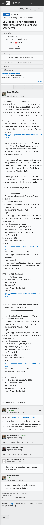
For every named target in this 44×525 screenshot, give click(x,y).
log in (13, 504)
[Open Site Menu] (3, 3)
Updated (10, 438)
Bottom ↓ (18, 87)
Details (39, 81)
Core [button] (17, 37)
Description (11, 96)
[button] (38, 3)
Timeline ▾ (37, 87)
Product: (11, 37)
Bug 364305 (15, 14)
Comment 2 (11, 462)
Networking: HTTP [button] (22, 39)
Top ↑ (5, 517)
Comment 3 (11, 480)
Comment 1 (11, 412)
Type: (12, 43)
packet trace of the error (11, 74)
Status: (11, 57)
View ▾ (39, 9)
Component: (9, 39)
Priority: (11, 46)
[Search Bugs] (31, 3)
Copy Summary (25, 9)
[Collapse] (40, 94)
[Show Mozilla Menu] (8, 3)
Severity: (11, 49)
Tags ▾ (28, 87)
